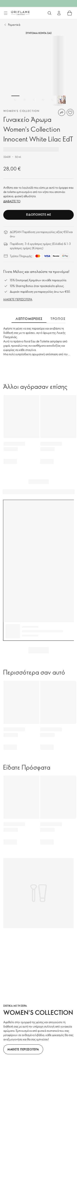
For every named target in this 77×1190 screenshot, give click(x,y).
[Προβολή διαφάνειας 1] (15, 100)
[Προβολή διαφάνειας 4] (43, 100)
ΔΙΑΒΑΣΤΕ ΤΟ (11, 201)
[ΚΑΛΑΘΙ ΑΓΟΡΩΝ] (69, 13)
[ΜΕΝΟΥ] (5, 13)
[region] (38, 71)
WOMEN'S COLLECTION (21, 110)
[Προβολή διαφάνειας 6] (61, 100)
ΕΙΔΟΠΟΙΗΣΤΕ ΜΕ (38, 214)
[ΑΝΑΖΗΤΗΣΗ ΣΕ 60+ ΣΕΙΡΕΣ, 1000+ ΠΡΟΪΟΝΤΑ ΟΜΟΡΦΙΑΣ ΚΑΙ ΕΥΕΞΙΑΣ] (49, 13)
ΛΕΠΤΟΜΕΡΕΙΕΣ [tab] (29, 318)
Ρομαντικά (14, 25)
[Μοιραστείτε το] (61, 112)
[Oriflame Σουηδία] (20, 13)
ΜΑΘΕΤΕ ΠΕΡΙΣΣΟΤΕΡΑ (17, 299)
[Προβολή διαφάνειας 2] (25, 100)
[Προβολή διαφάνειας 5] (52, 100)
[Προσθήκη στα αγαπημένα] (70, 112)
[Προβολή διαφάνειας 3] (34, 100)
